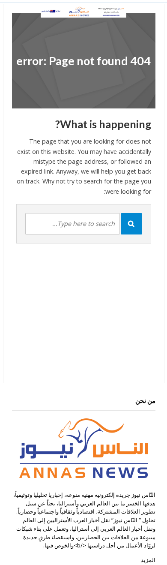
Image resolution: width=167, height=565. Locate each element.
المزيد (148, 560)
